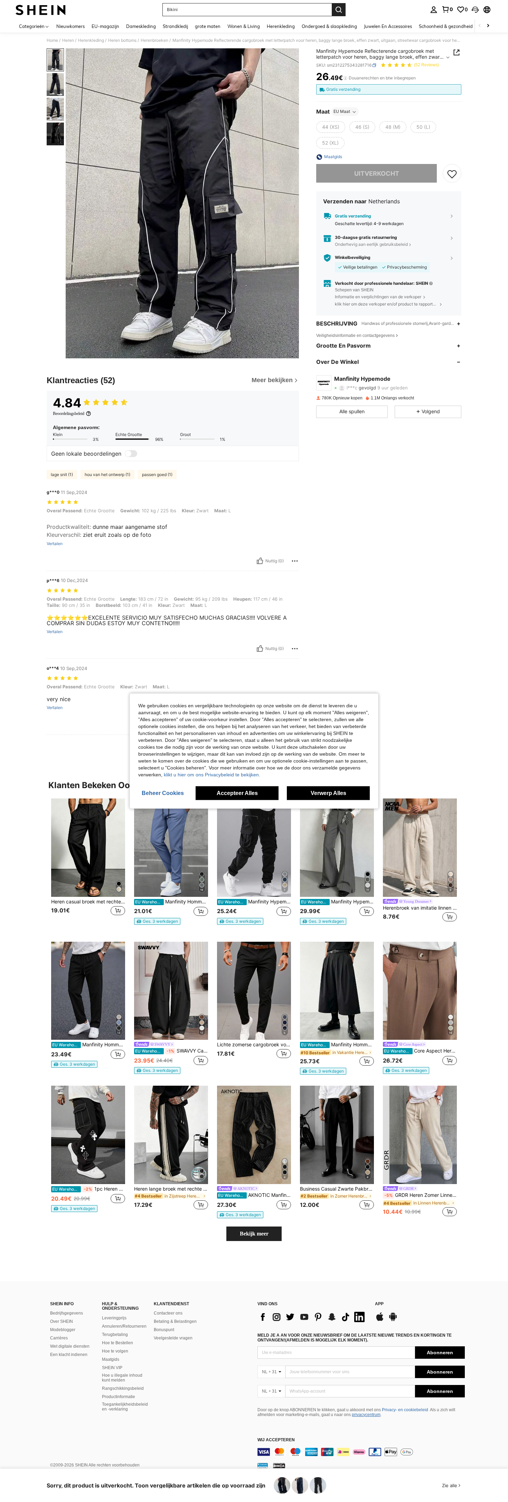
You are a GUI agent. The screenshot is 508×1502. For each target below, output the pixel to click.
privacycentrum (366, 1414)
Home (52, 40)
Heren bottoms (122, 40)
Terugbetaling (115, 1334)
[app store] (380, 1320)
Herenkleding (91, 40)
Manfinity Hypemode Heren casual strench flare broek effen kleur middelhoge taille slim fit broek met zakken (337, 901)
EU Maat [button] (341, 111)
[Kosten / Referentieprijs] (345, 78)
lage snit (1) (62, 474)
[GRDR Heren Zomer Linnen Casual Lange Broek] (420, 1135)
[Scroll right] (488, 26)
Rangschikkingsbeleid (123, 1388)
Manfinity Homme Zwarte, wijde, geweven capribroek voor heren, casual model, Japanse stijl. (337, 1044)
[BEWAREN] (452, 173)
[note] (157, 921)
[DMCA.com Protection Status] (279, 1465)
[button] (475, 10)
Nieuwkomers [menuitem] (70, 26)
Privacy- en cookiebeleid (405, 1409)
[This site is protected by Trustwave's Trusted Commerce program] (262, 1465)
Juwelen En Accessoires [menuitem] (388, 26)
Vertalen (55, 543)
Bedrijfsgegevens (66, 1313)
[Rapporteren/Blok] (295, 561)
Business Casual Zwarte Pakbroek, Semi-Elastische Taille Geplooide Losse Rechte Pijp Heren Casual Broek (337, 1189)
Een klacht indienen (68, 1354)
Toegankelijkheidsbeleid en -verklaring (125, 1407)
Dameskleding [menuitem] (141, 26)
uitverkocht (376, 173)
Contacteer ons (168, 1313)
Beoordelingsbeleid (68, 413)
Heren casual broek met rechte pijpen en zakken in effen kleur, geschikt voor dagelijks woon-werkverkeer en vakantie (88, 901)
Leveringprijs (114, 1318)
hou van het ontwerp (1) (107, 474)
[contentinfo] (361, 1452)
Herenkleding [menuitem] (281, 26)
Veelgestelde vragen (173, 1338)
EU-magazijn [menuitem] (105, 26)
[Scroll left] (479, 26)
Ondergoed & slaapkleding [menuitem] (329, 26)
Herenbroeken (154, 40)
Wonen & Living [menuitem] (243, 26)
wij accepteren (276, 1440)
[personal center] (434, 10)
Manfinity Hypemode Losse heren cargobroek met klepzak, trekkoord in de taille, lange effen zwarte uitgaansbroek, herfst (254, 901)
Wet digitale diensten (70, 1346)
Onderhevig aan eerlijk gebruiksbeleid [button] (371, 244)
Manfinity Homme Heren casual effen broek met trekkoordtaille (171, 901)
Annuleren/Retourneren (124, 1326)
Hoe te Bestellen (117, 1342)
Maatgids (110, 1359)
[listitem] (88, 864)
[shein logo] (41, 9)
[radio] (330, 127)
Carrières (59, 1338)
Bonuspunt (164, 1329)
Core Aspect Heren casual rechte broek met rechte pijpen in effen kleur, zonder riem (420, 1051)
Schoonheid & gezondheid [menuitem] (446, 26)
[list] (312, 1317)
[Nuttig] (260, 561)
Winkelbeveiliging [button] (352, 257)
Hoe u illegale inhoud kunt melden (122, 1378)
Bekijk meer (254, 1234)
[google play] (393, 1320)
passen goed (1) (157, 474)
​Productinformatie (118, 1396)
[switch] (131, 453)
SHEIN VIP (112, 1367)
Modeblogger (62, 1329)
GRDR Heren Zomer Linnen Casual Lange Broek (420, 1195)
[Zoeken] (339, 9)
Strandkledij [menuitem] (175, 26)
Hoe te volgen (115, 1351)
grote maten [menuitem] (207, 26)
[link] (447, 9)
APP (379, 1304)
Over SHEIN (61, 1321)
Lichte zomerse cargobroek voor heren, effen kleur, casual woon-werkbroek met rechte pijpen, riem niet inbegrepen (254, 1044)
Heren (68, 40)
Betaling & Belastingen (175, 1321)
